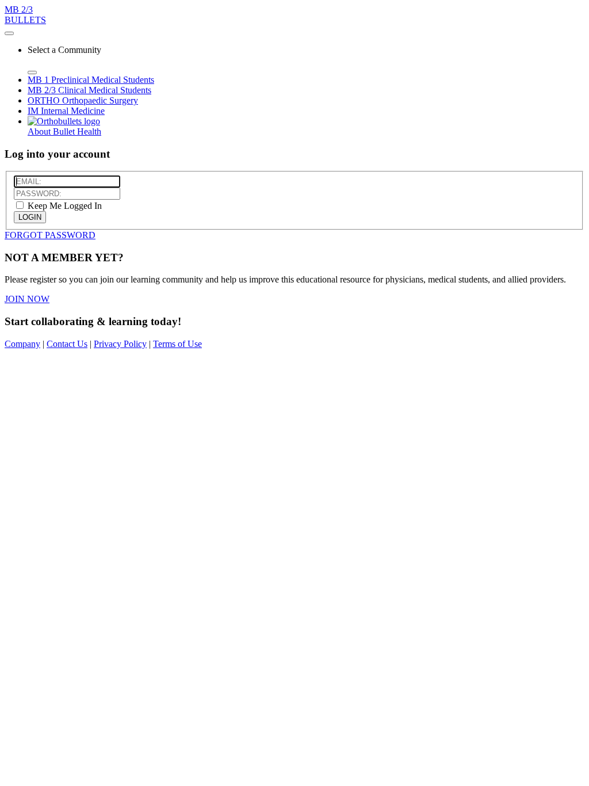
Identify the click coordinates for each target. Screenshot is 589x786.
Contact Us (67, 344)
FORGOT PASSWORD (50, 235)
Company (22, 344)
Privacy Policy (120, 344)
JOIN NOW (27, 299)
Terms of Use (177, 344)
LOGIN (29, 217)
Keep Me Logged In (63, 206)
